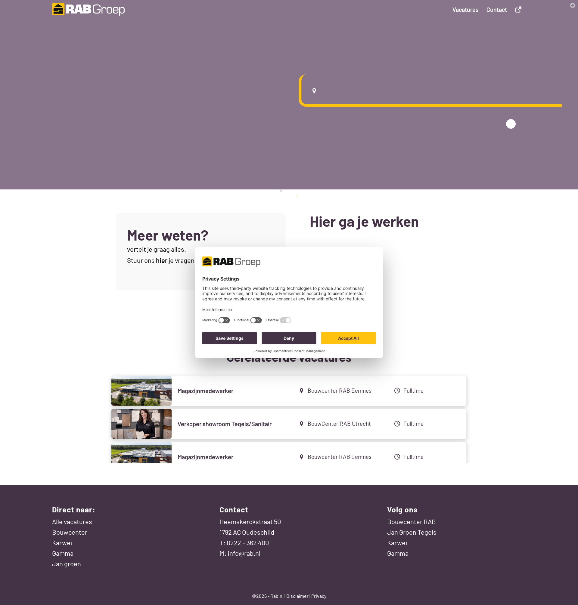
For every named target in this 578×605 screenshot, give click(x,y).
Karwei (62, 542)
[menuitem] (466, 9)
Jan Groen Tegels (412, 532)
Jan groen (66, 563)
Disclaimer (297, 596)
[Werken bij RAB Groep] (88, 9)
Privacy (318, 596)
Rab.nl (277, 596)
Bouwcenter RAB (411, 521)
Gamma (62, 553)
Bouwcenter (69, 532)
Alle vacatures (72, 521)
